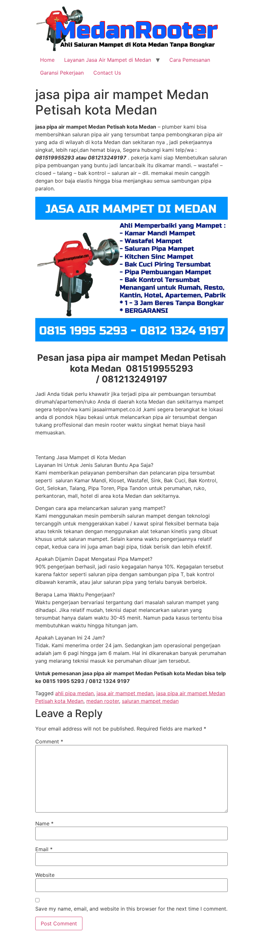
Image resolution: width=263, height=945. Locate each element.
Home (47, 60)
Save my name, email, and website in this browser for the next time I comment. (131, 908)
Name (44, 823)
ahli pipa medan (74, 693)
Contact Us (107, 72)
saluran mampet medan (150, 701)
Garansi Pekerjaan (62, 72)
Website (45, 874)
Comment (49, 741)
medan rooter (102, 701)
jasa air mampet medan (125, 693)
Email (44, 849)
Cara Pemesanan (189, 60)
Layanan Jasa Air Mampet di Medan (107, 60)
